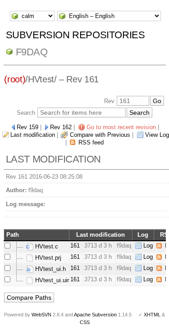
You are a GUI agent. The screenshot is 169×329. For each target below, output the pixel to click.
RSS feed (91, 142)
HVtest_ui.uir (51, 280)
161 (75, 245)
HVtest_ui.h (49, 269)
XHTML (152, 314)
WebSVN (41, 314)
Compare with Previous (100, 134)
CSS (85, 322)
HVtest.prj (47, 257)
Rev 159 (27, 127)
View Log (157, 134)
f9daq (32, 52)
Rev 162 (61, 127)
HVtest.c (45, 246)
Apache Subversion (95, 314)
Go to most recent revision (121, 127)
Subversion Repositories (75, 35)
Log (148, 245)
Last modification (32, 134)
